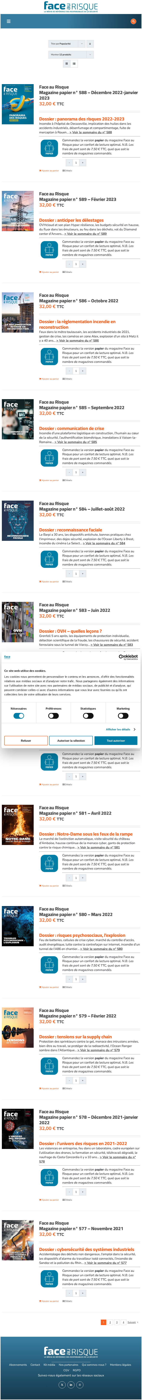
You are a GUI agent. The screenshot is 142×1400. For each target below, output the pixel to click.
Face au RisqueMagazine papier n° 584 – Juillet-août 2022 (82, 506)
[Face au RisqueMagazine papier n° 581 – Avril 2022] (18, 825)
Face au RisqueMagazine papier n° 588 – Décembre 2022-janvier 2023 (88, 92)
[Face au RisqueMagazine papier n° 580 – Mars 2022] (18, 926)
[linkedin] (71, 1384)
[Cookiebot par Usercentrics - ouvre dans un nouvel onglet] (121, 657)
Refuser (26, 740)
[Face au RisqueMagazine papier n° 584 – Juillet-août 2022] (18, 521)
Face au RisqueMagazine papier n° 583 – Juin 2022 (74, 607)
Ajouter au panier (50, 170)
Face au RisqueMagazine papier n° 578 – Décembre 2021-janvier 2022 (88, 1117)
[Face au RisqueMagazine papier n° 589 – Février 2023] (18, 211)
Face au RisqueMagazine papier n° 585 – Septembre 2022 (81, 404)
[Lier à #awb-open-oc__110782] (8, 21)
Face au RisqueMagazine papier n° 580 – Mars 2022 (76, 911)
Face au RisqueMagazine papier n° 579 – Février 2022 (77, 1013)
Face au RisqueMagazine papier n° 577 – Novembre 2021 (81, 1225)
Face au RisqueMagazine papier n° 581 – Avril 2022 (75, 810)
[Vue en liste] (74, 63)
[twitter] (62, 1384)
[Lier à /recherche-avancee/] (133, 21)
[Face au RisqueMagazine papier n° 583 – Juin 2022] (18, 622)
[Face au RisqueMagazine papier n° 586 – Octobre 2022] (18, 312)
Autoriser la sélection (71, 740)
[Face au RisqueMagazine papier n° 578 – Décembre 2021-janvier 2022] (18, 1129)
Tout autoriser (116, 740)
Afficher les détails (118, 729)
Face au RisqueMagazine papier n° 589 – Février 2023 (77, 196)
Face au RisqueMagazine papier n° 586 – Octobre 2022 (78, 298)
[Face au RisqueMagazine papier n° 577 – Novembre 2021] (18, 1240)
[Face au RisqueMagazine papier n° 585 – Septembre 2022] (18, 419)
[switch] (53, 716)
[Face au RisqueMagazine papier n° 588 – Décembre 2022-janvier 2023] (18, 104)
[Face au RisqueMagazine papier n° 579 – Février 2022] (18, 1027)
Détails (68, 170)
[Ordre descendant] (90, 44)
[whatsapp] (79, 1384)
